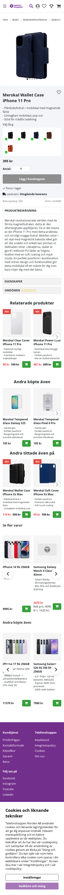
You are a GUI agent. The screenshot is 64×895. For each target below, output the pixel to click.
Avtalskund (42, 740)
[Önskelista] (44, 6)
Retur (6, 762)
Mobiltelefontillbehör (35, 19)
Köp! (26, 514)
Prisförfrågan (11, 740)
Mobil (15, 19)
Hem (5, 19)
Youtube (8, 789)
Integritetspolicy (45, 745)
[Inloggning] (37, 6)
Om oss (40, 756)
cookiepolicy (13, 869)
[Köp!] (26, 364)
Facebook (9, 778)
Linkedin (8, 794)
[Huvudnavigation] (5, 6)
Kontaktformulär (13, 745)
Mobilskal (57, 19)
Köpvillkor (9, 751)
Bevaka (26, 609)
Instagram (9, 783)
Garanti (7, 756)
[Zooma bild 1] (32, 56)
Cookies (40, 751)
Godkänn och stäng (32, 886)
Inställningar (32, 877)
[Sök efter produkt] (31, 6)
